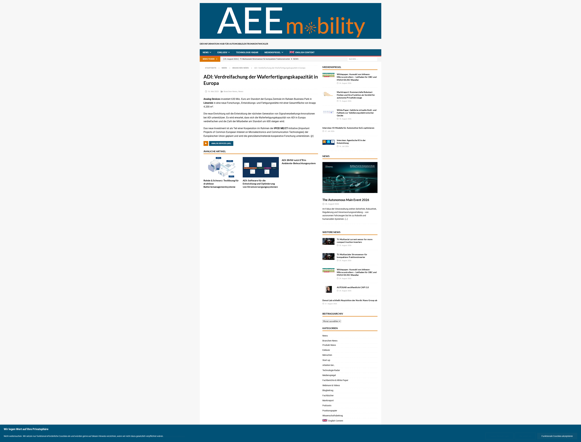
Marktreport (328, 400)
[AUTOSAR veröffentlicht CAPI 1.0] (328, 289)
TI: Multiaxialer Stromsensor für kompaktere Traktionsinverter (352, 255)
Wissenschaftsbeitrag (332, 415)
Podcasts (326, 405)
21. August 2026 (331, 304)
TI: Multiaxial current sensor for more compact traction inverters (354, 240)
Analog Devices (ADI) (221, 143)
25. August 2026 (345, 245)
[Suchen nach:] (362, 59)
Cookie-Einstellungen (499, 436)
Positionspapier (329, 410)
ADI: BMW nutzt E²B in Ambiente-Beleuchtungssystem (299, 162)
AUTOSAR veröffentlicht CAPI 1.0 (353, 287)
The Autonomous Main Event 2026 (345, 200)
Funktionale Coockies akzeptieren (557, 436)
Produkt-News (329, 345)
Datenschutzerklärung (174, 436)
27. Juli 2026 (329, 131)
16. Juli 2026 (344, 146)
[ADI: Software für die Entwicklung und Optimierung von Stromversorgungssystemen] (261, 167)
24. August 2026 (345, 83)
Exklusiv (222, 52)
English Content (305, 52)
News (206, 52)
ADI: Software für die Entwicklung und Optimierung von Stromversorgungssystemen (260, 183)
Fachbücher (328, 395)
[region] (290, 433)
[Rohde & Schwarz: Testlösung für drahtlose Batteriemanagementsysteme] (222, 167)
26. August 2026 (332, 204)
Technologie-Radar (247, 52)
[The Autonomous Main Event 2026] (349, 177)
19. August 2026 (345, 101)
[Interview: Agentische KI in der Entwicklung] (328, 142)
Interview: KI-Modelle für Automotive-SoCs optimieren (348, 128)
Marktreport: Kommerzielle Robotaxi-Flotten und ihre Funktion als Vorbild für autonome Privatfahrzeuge (356, 95)
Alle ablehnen (525, 436)
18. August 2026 (345, 119)
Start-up (326, 360)
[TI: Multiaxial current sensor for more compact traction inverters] (328, 241)
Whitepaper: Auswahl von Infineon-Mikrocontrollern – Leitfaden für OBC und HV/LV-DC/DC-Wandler (357, 77)
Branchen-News (230, 91)
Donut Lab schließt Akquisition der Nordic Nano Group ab (349, 300)
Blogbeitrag (327, 390)
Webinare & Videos (331, 385)
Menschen (327, 355)
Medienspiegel (272, 52)
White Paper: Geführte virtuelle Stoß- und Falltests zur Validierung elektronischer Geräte (356, 113)
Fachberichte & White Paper (335, 380)
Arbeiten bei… (328, 365)
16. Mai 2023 (213, 91)
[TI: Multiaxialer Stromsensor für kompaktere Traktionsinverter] (328, 256)
